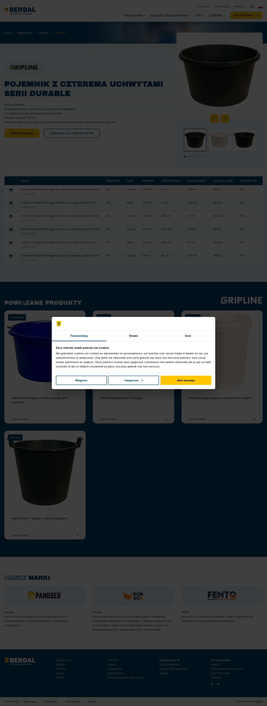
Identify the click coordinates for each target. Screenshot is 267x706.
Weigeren (81, 380)
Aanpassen (131, 380)
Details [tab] (133, 335)
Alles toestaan (186, 380)
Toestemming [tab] (79, 335)
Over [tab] (188, 335)
